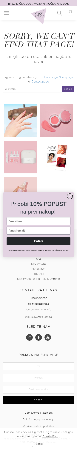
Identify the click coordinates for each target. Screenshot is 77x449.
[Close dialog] (70, 196)
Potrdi (38, 241)
